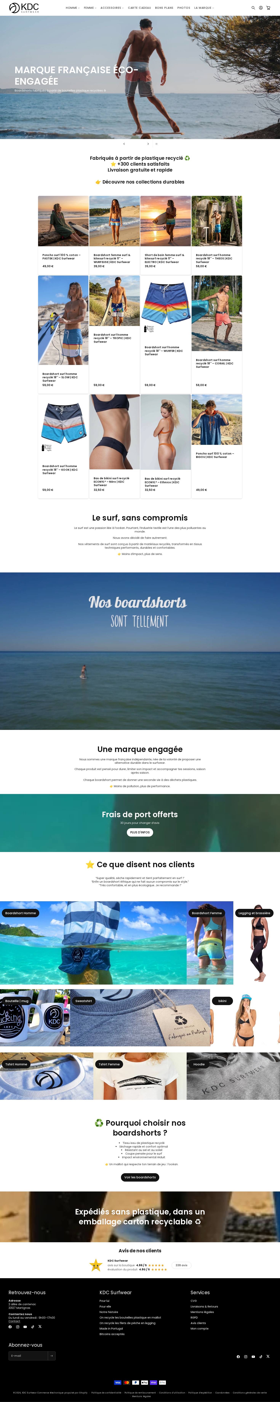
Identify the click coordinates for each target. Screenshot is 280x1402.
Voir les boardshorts (140, 1177)
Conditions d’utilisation (172, 1393)
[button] (73, 8)
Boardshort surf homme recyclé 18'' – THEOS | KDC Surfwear (214, 259)
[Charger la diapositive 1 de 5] (129, 143)
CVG (194, 1301)
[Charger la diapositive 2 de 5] (132, 143)
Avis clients (198, 1323)
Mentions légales (202, 1312)
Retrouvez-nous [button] (27, 1292)
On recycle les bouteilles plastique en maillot (130, 1317)
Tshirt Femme (109, 1064)
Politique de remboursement (140, 1393)
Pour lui (104, 1301)
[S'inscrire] (51, 1355)
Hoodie (199, 1064)
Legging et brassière (254, 913)
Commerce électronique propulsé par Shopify (62, 1393)
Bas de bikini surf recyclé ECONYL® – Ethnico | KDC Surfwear (163, 482)
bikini (222, 1001)
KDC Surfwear (29, 1393)
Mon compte (200, 1328)
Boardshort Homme (20, 913)
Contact (14, 1321)
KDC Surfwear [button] (116, 1292)
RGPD (194, 1317)
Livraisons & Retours (204, 1306)
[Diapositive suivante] (148, 144)
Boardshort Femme (207, 913)
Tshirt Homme (16, 1064)
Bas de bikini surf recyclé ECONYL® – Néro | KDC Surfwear (111, 482)
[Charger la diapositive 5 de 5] (143, 143)
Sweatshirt (83, 1001)
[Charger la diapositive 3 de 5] (136, 143)
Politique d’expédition (200, 1393)
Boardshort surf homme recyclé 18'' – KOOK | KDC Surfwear (60, 469)
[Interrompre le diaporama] (156, 144)
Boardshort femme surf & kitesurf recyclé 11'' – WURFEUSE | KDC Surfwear (112, 259)
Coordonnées (222, 1393)
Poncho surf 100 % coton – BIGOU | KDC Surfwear (215, 455)
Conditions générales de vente (250, 1393)
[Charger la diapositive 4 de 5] (139, 143)
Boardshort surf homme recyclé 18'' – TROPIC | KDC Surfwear (112, 338)
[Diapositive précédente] (124, 144)
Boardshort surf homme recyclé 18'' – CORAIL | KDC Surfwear (214, 363)
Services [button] (200, 1292)
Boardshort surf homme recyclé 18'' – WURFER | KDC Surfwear (164, 351)
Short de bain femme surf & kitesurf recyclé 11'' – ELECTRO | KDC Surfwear (164, 259)
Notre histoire (109, 1312)
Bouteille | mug (16, 1001)
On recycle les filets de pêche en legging (127, 1323)
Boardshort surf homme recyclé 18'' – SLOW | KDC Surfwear (60, 377)
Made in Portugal (111, 1328)
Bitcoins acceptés (112, 1334)
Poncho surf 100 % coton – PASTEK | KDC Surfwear (61, 257)
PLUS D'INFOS (140, 832)
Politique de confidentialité (106, 1393)
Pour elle (105, 1306)
